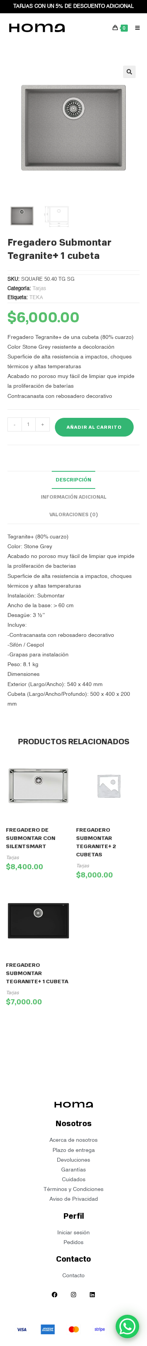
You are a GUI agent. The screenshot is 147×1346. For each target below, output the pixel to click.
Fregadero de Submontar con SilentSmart (30, 838)
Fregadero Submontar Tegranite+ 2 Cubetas (96, 842)
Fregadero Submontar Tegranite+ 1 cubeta (37, 973)
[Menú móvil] (134, 27)
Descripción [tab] (73, 479)
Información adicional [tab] (74, 497)
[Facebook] (55, 1294)
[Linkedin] (92, 1294)
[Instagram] (74, 1294)
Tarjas (39, 288)
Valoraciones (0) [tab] (73, 514)
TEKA (36, 297)
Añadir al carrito (94, 427)
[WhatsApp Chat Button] (127, 1326)
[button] (129, 72)
